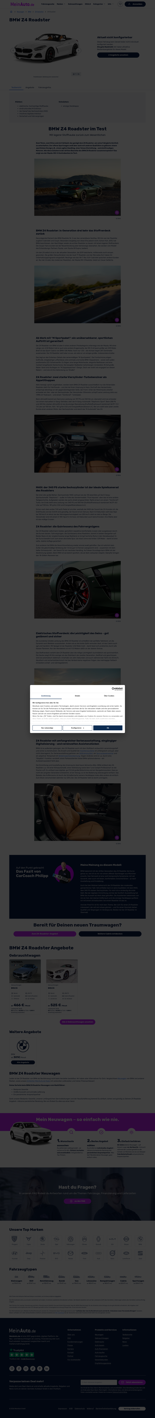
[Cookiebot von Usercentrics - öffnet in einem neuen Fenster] (113, 688)
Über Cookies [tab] (109, 696)
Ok (108, 728)
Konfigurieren (76, 728)
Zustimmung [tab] (46, 696)
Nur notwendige (47, 728)
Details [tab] (77, 696)
